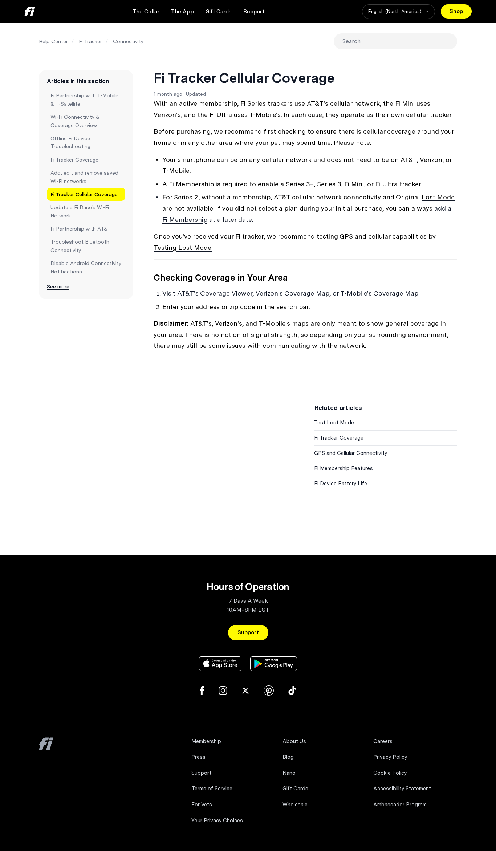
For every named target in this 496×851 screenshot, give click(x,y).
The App (182, 11)
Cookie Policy (390, 773)
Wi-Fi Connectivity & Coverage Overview (74, 121)
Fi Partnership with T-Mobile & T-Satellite (84, 99)
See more (58, 286)
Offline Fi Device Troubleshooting (70, 142)
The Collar (146, 11)
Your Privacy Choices (217, 820)
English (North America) (395, 11)
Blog (288, 757)
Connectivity (128, 41)
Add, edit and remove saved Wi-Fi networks (84, 177)
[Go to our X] (245, 690)
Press (198, 757)
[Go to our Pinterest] (269, 690)
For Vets (201, 804)
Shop (456, 11)
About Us (294, 741)
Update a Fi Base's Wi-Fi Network (79, 211)
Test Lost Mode (334, 422)
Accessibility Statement (402, 788)
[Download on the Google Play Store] (273, 663)
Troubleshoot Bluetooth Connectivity (79, 246)
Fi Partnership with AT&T (80, 229)
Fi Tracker (90, 41)
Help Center (53, 41)
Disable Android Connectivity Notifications (85, 267)
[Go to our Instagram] (223, 690)
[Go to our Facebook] (202, 690)
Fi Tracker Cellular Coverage (84, 194)
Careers (383, 741)
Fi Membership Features (343, 468)
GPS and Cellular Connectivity (350, 453)
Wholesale (295, 804)
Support (254, 11)
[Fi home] (29, 11)
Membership (206, 741)
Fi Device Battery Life (340, 483)
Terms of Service (211, 788)
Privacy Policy (390, 757)
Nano (289, 773)
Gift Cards (219, 11)
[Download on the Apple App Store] (220, 663)
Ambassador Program (400, 804)
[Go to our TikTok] (292, 690)
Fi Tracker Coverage (74, 160)
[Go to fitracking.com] (46, 749)
